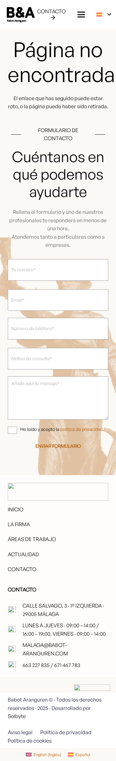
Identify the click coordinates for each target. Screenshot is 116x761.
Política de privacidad (66, 732)
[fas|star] (92, 702)
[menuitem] (43, 754)
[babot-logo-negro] (20, 14)
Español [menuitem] (82, 754)
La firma (19, 524)
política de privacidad (81, 429)
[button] (81, 14)
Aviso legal (20, 732)
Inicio (16, 509)
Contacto (22, 569)
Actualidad (23, 554)
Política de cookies (30, 740)
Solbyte (17, 716)
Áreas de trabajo (32, 539)
